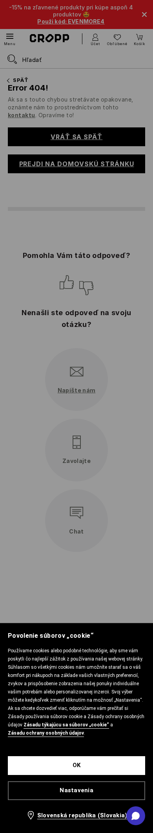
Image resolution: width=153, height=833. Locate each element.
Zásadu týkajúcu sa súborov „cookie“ (66, 725)
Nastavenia (76, 790)
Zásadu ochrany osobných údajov (46, 733)
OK (77, 765)
